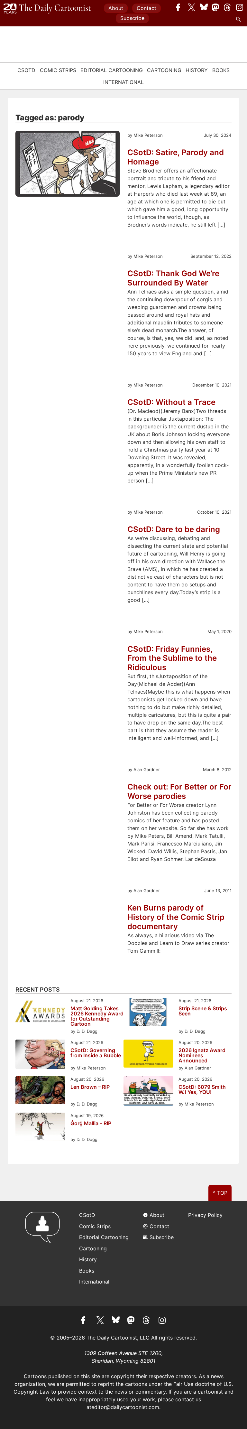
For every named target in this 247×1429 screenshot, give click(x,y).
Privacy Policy (205, 1215)
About (115, 8)
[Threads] (228, 7)
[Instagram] (239, 7)
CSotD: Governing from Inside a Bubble (95, 1053)
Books (221, 70)
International (123, 82)
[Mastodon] (216, 7)
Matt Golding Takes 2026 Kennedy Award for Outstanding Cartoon (97, 1016)
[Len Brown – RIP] (40, 1091)
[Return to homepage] (44, 1253)
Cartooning (164, 70)
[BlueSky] (204, 7)
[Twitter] (192, 7)
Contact (146, 8)
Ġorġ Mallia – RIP (90, 1123)
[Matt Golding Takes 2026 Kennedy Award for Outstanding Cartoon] (40, 1013)
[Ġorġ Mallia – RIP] (40, 1128)
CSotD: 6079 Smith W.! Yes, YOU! (202, 1089)
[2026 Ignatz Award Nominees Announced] (148, 1054)
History (197, 70)
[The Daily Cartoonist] (47, 9)
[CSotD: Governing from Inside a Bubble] (40, 1055)
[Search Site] (239, 19)
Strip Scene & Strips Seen (202, 1011)
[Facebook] (180, 7)
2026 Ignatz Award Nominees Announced (201, 1055)
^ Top (220, 1193)
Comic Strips (58, 70)
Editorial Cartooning (111, 70)
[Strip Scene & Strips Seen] (148, 1013)
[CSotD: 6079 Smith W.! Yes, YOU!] (148, 1091)
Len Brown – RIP (90, 1087)
